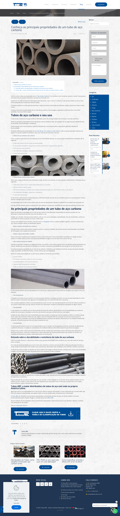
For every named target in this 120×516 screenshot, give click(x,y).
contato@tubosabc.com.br (94, 494)
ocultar (21, 82)
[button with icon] (38, 484)
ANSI (48, 398)
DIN (52, 398)
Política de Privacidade (69, 497)
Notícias (94, 116)
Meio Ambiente (96, 111)
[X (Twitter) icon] (59, 510)
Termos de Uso (67, 498)
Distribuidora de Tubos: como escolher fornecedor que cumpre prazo (22, 462)
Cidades (94, 102)
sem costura (56, 131)
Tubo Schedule (96, 125)
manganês (46, 221)
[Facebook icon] (57, 510)
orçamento (19, 405)
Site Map (65, 495)
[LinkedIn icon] (60, 510)
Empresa (94, 105)
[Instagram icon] (62, 510)
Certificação (95, 99)
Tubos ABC (24, 33)
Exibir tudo (82, 22)
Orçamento (101, 4)
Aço (93, 96)
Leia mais (16, 503)
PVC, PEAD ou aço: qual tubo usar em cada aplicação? (48, 461)
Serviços (94, 122)
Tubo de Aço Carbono (43, 96)
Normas (94, 113)
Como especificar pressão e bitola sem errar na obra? (73, 461)
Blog (18, 13)
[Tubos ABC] (20, 4)
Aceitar (16, 507)
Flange (93, 108)
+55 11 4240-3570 (92, 491)
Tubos (24, 13)
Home (12, 13)
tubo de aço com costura (44, 131)
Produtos (94, 119)
